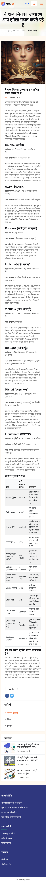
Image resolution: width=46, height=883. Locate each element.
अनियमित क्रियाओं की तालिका (11, 803)
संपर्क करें (4, 859)
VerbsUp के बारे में (8, 833)
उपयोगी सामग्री (33, 31)
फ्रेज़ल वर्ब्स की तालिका (9, 812)
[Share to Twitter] (12, 696)
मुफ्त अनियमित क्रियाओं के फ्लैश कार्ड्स (14, 807)
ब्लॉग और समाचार (19, 31)
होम (9, 31)
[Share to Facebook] (7, 696)
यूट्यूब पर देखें (6, 843)
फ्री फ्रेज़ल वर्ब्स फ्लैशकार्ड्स (11, 817)
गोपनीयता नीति (6, 864)
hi (26, 4)
